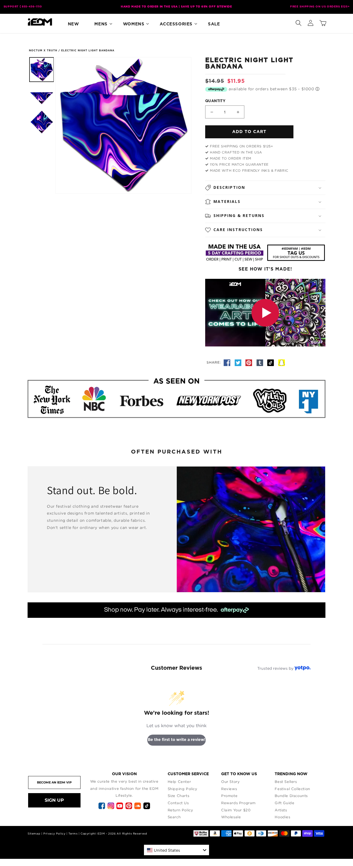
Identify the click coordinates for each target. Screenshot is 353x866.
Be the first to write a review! (176, 740)
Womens (134, 24)
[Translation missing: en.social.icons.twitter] (239, 362)
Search (174, 817)
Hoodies (282, 817)
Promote (229, 796)
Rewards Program (238, 803)
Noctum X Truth (43, 50)
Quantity (215, 101)
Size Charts (178, 796)
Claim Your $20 (235, 810)
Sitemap (34, 833)
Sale (214, 24)
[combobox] (176, 850)
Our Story (230, 781)
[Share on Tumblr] (260, 362)
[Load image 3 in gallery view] (42, 122)
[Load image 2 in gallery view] (42, 96)
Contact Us (178, 803)
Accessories (176, 24)
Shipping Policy (182, 789)
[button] (298, 22)
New (73, 24)
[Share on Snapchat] (281, 362)
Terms (72, 833)
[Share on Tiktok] (271, 362)
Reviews (229, 789)
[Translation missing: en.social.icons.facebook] (228, 362)
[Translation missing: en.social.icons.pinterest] (249, 362)
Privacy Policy (54, 833)
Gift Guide (284, 803)
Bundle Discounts (291, 796)
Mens (100, 24)
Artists (281, 810)
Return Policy (180, 810)
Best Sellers (286, 781)
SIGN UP (54, 800)
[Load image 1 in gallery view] (42, 69)
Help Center (179, 781)
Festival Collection (292, 789)
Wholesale (231, 817)
